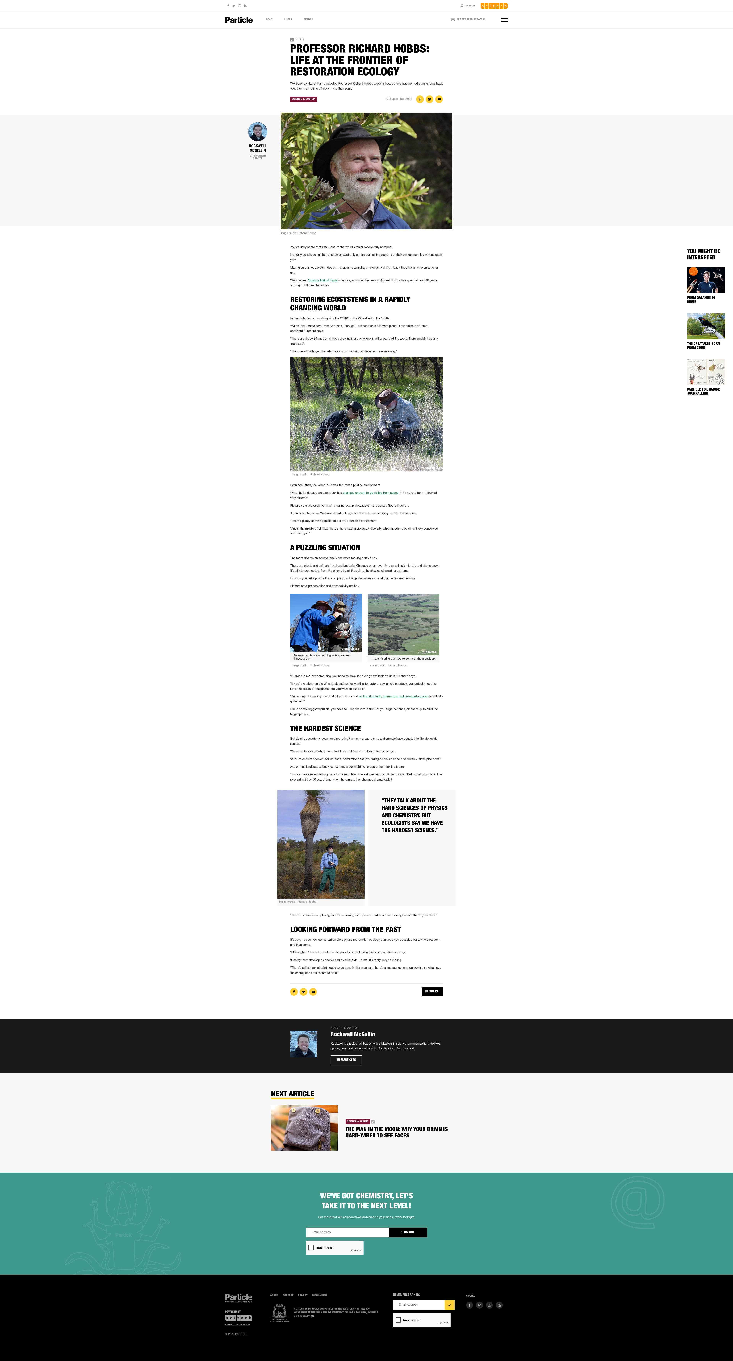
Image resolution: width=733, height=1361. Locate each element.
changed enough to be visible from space (371, 493)
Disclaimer (319, 1295)
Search (308, 19)
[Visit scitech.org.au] (494, 6)
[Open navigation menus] (504, 20)
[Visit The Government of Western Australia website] (279, 1313)
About (274, 1295)
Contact (288, 1295)
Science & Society (304, 99)
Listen (288, 19)
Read (269, 19)
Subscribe (408, 1232)
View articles (346, 1060)
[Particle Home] (239, 20)
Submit (449, 1305)
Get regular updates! (470, 19)
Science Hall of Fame (323, 280)
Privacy (303, 1295)
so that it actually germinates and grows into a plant (394, 696)
